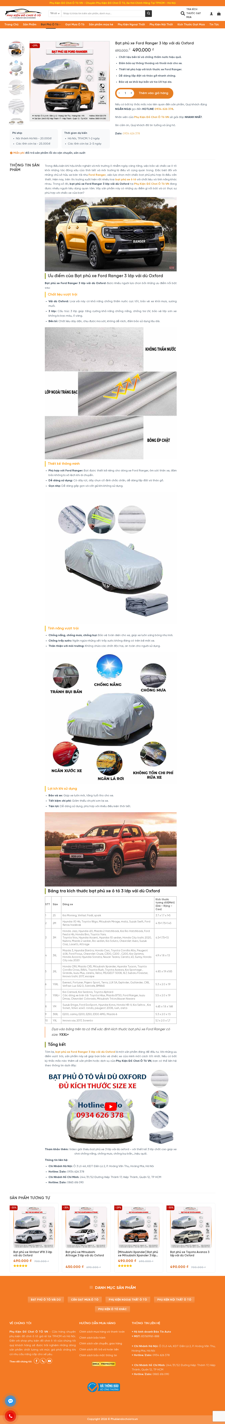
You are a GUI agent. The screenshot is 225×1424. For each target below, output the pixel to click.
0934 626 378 (164, 109)
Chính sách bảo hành (92, 1337)
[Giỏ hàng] (219, 13)
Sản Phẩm (29, 24)
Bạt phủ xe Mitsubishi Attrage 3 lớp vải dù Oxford (85, 1254)
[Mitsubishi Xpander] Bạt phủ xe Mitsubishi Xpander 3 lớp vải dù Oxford (138, 1254)
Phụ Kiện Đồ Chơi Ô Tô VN (151, 117)
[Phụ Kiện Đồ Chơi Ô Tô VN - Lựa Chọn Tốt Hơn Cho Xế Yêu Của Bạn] (23, 13)
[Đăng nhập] (211, 13)
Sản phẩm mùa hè (101, 24)
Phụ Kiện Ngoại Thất (131, 24)
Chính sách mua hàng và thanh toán (102, 1331)
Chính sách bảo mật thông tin (98, 1355)
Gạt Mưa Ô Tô (74, 24)
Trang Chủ (11, 24)
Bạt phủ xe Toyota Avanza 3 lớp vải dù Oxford (189, 1254)
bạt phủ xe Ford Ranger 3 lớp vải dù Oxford (85, 1051)
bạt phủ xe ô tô (125, 179)
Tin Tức (214, 24)
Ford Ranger (97, 174)
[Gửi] (148, 13)
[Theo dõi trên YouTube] (49, 1361)
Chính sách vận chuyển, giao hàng (100, 1343)
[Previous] (36, 81)
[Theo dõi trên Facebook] (37, 1361)
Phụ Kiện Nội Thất (161, 24)
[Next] (104, 81)
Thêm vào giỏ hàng (153, 93)
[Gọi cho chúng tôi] (43, 1361)
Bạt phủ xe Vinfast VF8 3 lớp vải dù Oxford (32, 1254)
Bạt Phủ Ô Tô (49, 24)
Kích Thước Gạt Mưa (191, 24)
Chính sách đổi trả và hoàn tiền (99, 1349)
